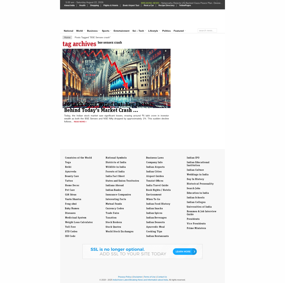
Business (92, 30)
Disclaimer (137, 277)
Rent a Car (149, 5)
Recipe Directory (166, 5)
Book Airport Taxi (131, 5)
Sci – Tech (138, 30)
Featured (179, 30)
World (79, 30)
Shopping (94, 5)
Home (67, 37)
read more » (80, 122)
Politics (166, 30)
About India (69, 5)
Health (82, 5)
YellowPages (185, 5)
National (68, 30)
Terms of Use (150, 277)
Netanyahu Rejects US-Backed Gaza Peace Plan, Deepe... (191, 2)
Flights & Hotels (110, 5)
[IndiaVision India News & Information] (80, 19)
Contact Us (162, 277)
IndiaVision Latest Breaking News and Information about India (140, 280)
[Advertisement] (165, 18)
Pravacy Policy (124, 277)
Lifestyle (153, 30)
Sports (105, 30)
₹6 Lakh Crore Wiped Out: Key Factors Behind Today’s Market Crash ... (108, 107)
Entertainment (121, 30)
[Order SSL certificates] (142, 258)
